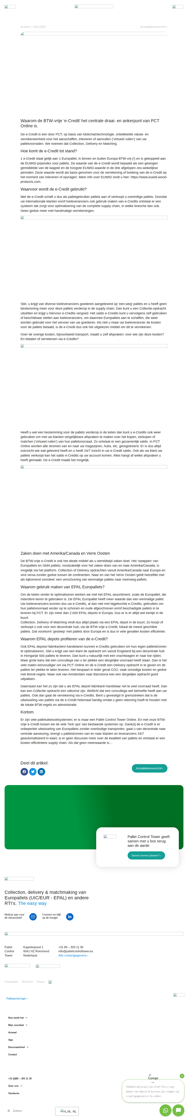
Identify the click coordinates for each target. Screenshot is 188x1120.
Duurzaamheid (16, 1047)
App (10, 1039)
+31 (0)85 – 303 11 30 (20, 1078)
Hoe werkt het (16, 1017)
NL (73, 1111)
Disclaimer (27, 982)
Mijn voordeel (16, 1025)
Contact (12, 1054)
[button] (24, 772)
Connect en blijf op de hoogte (51, 916)
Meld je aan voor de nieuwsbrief (14, 916)
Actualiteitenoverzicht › (153, 26)
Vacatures (13, 1093)
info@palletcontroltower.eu (75, 951)
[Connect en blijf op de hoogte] (69, 916)
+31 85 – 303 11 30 (70, 947)
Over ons (13, 1086)
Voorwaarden (11, 982)
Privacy (41, 982)
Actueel (12, 1032)
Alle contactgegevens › (73, 955)
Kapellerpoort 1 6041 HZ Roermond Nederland (36, 951)
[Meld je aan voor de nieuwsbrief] (33, 916)
